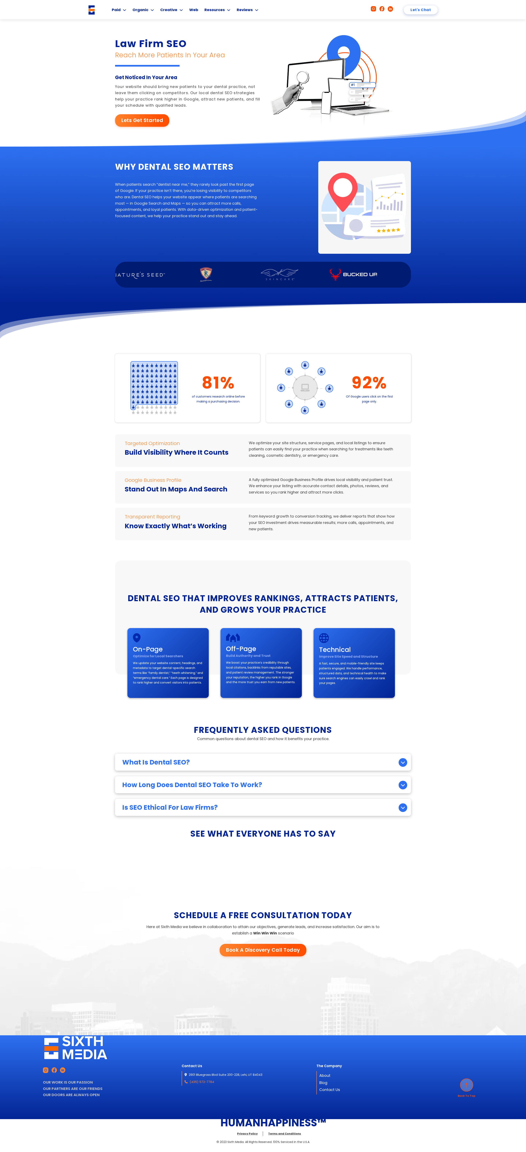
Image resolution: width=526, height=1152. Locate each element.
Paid (116, 9)
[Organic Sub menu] (152, 10)
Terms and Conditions (284, 1134)
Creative (168, 9)
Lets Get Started (142, 120)
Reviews (245, 9)
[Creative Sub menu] (181, 10)
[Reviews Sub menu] (256, 10)
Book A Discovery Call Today (263, 950)
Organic (140, 9)
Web (193, 9)
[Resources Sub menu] (229, 10)
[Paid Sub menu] (124, 10)
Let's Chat (421, 9)
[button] (263, 762)
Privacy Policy (247, 1134)
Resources (214, 9)
